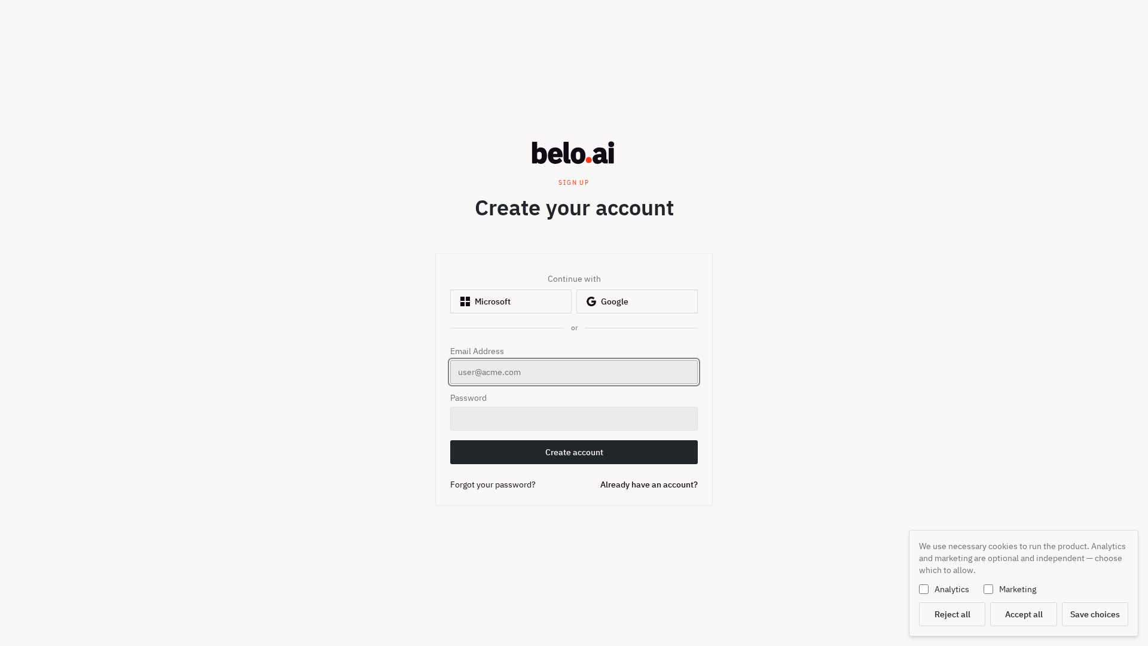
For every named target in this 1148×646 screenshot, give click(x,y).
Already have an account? (649, 484)
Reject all (952, 614)
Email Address (477, 351)
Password (468, 398)
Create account (583, 455)
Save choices (1095, 614)
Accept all (1024, 614)
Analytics (952, 589)
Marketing (1017, 589)
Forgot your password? (493, 484)
